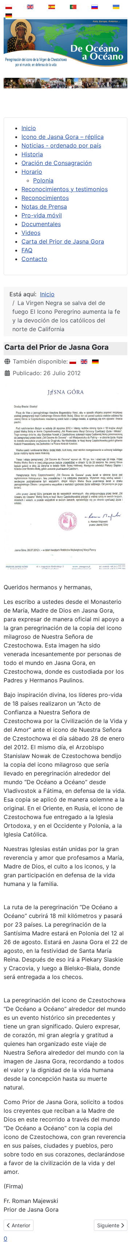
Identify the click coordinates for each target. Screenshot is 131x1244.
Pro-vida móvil (41, 215)
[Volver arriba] (120, 1220)
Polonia (43, 180)
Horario (31, 171)
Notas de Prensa (44, 206)
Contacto (34, 258)
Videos (30, 232)
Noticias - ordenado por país (61, 145)
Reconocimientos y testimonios (64, 189)
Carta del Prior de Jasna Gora (62, 241)
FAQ (26, 250)
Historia (32, 154)
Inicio (28, 128)
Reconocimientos (45, 197)
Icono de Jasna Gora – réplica (62, 136)
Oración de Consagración (56, 162)
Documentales (41, 224)
